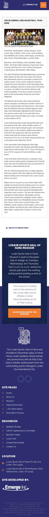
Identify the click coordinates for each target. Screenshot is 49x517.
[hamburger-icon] (43, 5)
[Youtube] (28, 379)
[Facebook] (21, 379)
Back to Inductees (19, 228)
